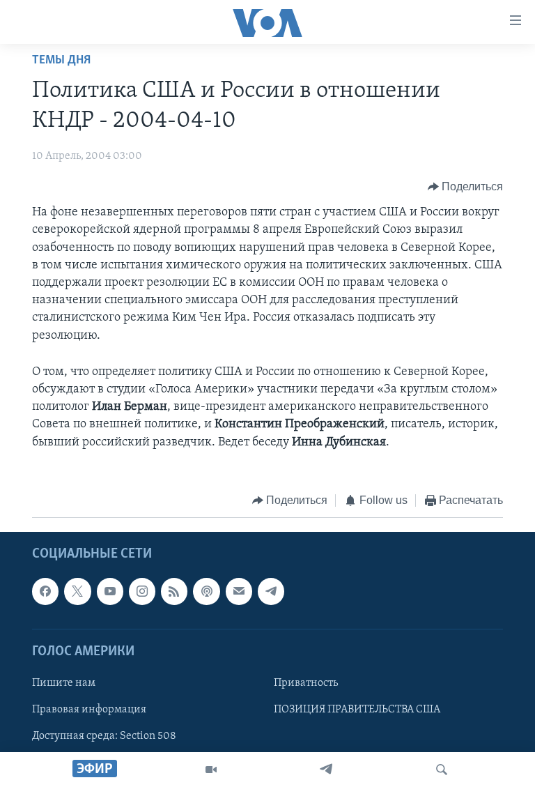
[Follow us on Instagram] (142, 592)
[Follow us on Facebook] (45, 592)
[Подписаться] (239, 592)
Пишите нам (63, 683)
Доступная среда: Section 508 (104, 736)
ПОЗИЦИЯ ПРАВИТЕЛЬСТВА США (357, 709)
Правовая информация (89, 709)
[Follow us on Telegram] (271, 592)
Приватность (306, 683)
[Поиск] (442, 769)
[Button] (466, 187)
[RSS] (174, 592)
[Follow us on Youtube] (110, 592)
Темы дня (61, 60)
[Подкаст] (206, 592)
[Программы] (211, 769)
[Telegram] (326, 769)
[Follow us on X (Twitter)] (77, 592)
